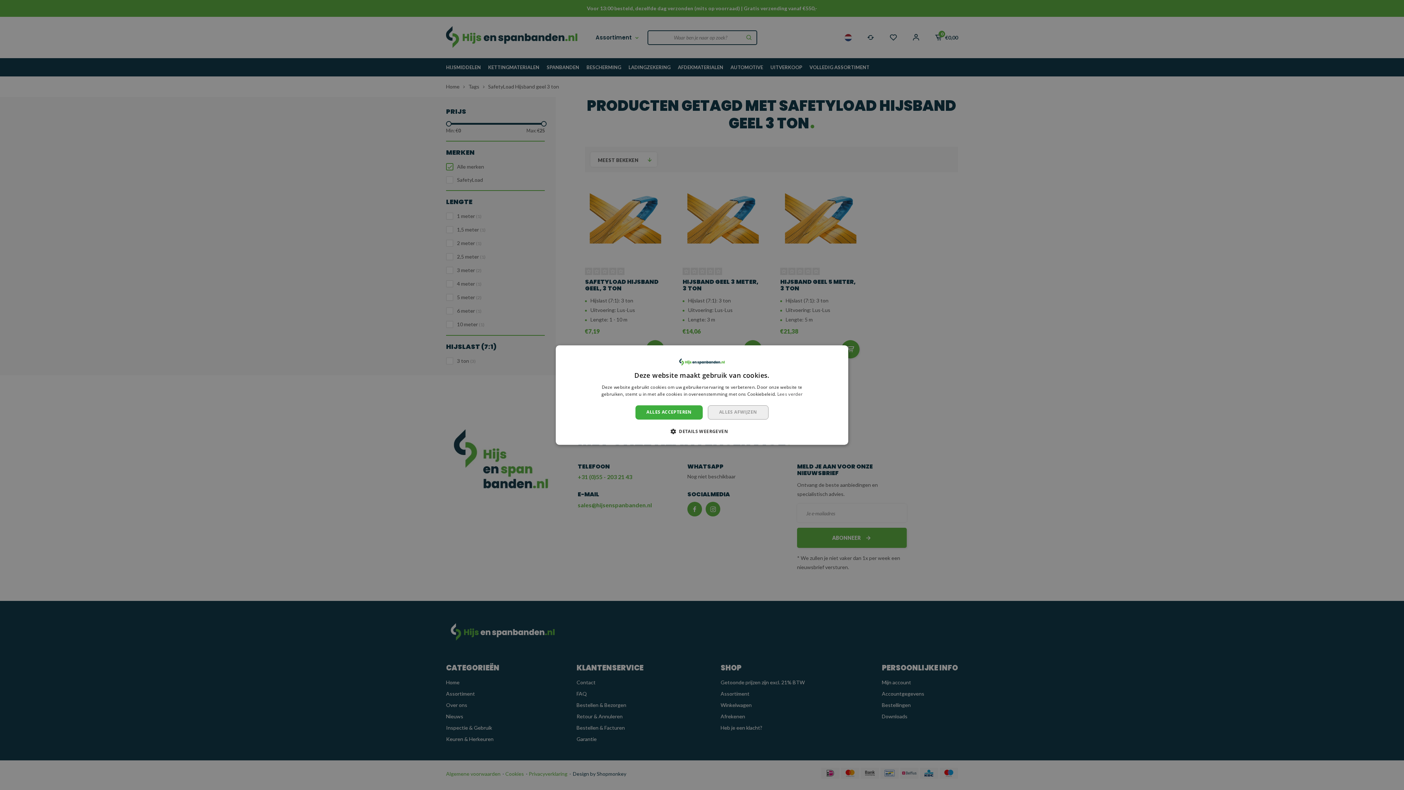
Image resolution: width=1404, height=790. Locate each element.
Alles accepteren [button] (668, 412)
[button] (702, 431)
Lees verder (790, 394)
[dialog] (702, 395)
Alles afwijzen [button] (738, 412)
